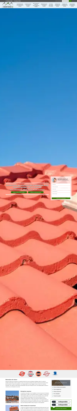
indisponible (10, 1)
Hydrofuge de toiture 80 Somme (28, 5)
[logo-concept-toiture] (7, 5)
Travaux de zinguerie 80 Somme (57, 5)
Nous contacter (35, 192)
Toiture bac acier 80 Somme (51, 5)
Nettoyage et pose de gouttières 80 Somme (36, 5)
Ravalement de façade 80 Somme (72, 5)
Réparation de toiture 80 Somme (44, 5)
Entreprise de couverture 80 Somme (20, 5)
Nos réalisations (19, 192)
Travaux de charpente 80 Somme (65, 5)
